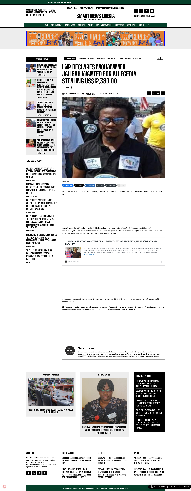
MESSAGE (137, 466)
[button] (147, 25)
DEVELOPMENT (31, 196)
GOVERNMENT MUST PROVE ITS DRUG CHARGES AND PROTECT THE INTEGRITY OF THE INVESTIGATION (41, 12)
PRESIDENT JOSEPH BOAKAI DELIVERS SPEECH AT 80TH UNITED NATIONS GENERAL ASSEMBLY (148, 460)
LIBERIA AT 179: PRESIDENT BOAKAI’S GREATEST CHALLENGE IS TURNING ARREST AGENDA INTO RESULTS (148, 383)
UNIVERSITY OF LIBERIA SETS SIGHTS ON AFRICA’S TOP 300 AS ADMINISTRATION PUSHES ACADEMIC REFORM (46, 126)
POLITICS (101, 466)
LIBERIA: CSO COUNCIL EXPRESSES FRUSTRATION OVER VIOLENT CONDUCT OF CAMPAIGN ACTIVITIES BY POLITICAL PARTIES (104, 430)
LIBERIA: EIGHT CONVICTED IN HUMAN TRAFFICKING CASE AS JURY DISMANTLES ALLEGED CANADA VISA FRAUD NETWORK (41, 239)
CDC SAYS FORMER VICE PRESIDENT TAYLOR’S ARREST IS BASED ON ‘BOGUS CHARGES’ (112, 460)
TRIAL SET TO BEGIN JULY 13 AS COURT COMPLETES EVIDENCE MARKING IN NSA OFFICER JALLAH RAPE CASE (40, 254)
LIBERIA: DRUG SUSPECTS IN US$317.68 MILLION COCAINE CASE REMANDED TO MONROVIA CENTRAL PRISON (41, 188)
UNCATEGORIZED (43, 97)
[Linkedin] (141, 11)
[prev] (158, 58)
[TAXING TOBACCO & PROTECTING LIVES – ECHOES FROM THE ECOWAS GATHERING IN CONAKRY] (31, 105)
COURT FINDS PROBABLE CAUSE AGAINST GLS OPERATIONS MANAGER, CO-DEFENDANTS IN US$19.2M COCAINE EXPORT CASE (41, 204)
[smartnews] (64, 94)
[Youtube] (152, 11)
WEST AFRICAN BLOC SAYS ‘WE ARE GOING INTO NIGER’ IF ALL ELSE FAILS (50, 411)
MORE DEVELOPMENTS (44, 115)
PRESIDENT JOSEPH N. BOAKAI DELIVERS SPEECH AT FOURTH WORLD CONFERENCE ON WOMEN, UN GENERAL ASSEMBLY (149, 472)
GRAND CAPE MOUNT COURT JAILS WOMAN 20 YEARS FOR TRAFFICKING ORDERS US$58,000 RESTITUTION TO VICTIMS (41, 173)
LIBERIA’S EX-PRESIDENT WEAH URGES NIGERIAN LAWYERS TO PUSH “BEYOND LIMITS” (47, 68)
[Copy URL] (163, 93)
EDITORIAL (29, 18)
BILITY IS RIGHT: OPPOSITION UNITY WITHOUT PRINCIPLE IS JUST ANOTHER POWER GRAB (149, 413)
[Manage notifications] (4, 486)
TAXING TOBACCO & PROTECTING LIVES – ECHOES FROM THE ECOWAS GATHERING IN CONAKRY (46, 107)
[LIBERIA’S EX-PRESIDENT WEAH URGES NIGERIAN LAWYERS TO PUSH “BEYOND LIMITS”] (31, 68)
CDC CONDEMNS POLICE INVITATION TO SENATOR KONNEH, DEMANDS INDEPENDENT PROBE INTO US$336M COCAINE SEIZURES (113, 473)
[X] (146, 11)
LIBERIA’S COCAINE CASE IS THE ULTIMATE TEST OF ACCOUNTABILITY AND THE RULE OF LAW (148, 403)
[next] (161, 58)
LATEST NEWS (42, 75)
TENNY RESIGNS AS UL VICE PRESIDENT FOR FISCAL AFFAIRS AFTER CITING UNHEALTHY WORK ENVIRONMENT (46, 145)
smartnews (73, 94)
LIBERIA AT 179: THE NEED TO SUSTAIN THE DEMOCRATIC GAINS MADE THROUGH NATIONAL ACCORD (148, 393)
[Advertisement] (113, 212)
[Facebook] (136, 11)
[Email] (158, 93)
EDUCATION (41, 135)
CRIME (28, 262)
